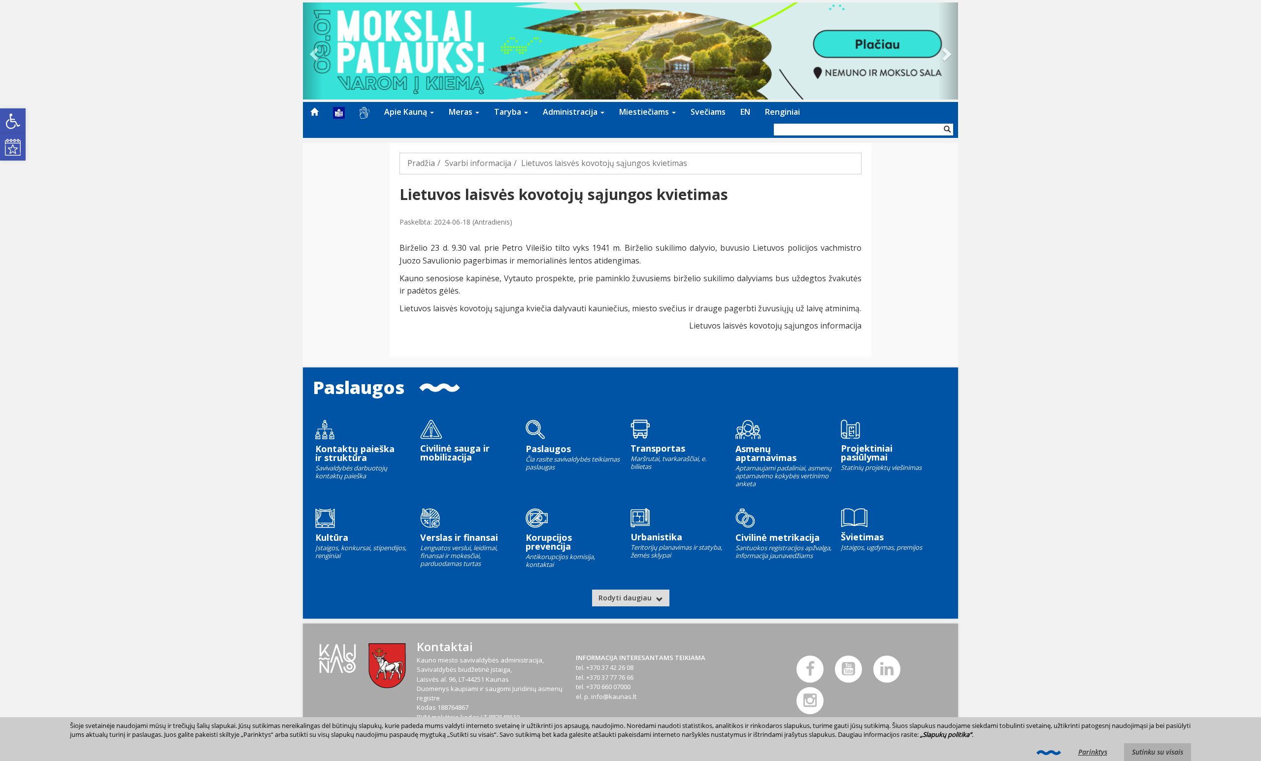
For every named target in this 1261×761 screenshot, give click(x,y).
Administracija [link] (571, 111)
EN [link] (745, 111)
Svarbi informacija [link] (478, 163)
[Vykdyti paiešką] (947, 129)
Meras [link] (461, 111)
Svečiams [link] (708, 111)
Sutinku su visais (1157, 752)
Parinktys (1092, 752)
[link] (13, 121)
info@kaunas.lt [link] (613, 696)
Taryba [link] (508, 111)
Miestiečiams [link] (645, 111)
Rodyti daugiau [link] (626, 597)
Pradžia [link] (421, 163)
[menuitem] (314, 111)
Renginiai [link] (782, 111)
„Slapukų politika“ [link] (946, 734)
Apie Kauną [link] (406, 111)
